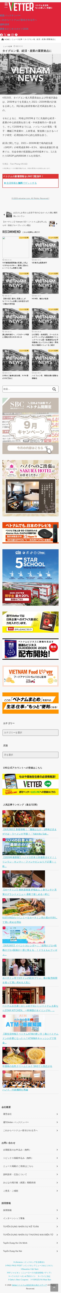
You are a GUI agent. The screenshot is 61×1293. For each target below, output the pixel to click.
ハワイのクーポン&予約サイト (23, 1276)
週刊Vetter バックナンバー (16, 1122)
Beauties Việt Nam (30, 1269)
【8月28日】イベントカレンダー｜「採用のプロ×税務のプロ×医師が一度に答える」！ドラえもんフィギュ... (29, 950)
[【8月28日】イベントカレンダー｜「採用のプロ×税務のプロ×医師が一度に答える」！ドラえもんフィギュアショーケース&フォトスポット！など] (24, 941)
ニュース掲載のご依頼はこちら (18, 1166)
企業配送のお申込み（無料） (17, 1150)
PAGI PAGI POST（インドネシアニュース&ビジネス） (30, 1266)
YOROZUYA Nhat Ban (41, 1280)
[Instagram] (12, 34)
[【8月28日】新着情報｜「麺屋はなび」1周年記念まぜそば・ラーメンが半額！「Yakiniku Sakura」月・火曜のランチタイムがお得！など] (24, 825)
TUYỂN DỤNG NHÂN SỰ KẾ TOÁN (21, 1226)
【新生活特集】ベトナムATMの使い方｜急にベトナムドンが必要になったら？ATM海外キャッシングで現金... (30, 1038)
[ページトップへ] (54, 1288)
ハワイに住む (45, 1276)
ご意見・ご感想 (10, 1191)
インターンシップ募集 (14, 1218)
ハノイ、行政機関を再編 (15, 1089)
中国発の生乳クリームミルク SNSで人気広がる (27, 1066)
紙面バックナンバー (10, 15)
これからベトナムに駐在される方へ (18, 20)
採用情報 (7, 1210)
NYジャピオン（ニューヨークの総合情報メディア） (30, 1273)
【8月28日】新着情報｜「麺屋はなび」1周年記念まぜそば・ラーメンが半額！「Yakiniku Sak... (29, 831)
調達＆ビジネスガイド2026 (14, 28)
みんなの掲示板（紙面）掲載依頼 (19, 1182)
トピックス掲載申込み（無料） (18, 1158)
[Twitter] (5, 34)
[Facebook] (1, 34)
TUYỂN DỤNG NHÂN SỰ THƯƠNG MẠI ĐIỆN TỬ (28, 1235)
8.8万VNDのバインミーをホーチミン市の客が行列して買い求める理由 (29, 919)
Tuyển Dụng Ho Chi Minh (15, 1243)
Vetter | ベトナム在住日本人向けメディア (29, 1285)
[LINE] (16, 34)
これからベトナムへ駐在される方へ (20, 1130)
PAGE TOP (56, 1252)
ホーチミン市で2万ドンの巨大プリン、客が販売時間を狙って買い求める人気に (29, 980)
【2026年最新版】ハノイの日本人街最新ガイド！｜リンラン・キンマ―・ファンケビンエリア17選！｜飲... (29, 862)
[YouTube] (8, 34)
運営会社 (7, 1114)
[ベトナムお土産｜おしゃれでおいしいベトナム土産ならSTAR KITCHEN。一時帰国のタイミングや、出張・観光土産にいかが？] (24, 1001)
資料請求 (4, 24)
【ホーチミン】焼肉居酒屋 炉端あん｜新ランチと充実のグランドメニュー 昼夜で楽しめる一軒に (29, 891)
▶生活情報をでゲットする (20, 183)
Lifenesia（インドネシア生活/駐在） (30, 1262)
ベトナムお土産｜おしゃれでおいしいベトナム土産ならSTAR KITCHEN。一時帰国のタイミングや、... (30, 1008)
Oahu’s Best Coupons (19, 1280)
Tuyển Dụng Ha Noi (12, 1251)
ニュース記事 (7, 46)
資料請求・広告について (15, 1174)
